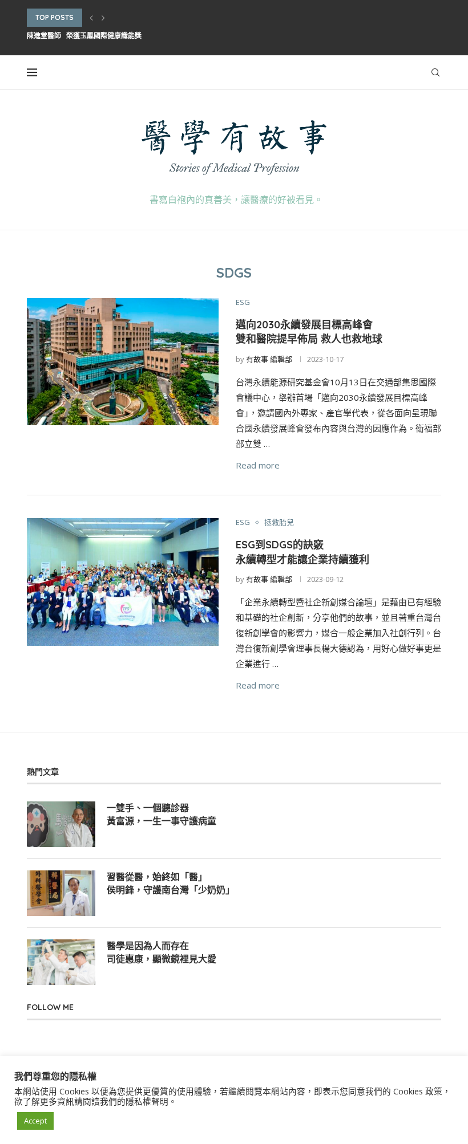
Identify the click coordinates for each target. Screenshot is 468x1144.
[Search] (435, 72)
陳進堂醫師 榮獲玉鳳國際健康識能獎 (84, 35)
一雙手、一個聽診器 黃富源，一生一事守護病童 (161, 814)
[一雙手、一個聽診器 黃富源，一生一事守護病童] (61, 824)
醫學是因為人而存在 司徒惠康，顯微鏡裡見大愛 (161, 952)
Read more (258, 465)
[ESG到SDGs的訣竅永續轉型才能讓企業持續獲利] (123, 582)
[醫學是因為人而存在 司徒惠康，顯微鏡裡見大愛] (61, 962)
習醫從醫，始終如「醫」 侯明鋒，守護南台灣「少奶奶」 (171, 883)
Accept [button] (35, 1120)
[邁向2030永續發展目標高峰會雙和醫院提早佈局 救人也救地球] (123, 362)
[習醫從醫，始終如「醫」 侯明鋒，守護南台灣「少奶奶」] (61, 893)
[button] (91, 18)
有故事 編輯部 (269, 359)
